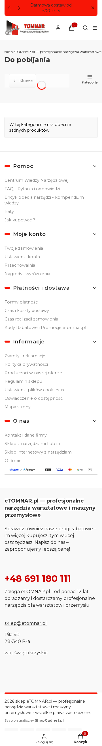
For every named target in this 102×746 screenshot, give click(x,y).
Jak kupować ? (20, 220)
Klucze (26, 80)
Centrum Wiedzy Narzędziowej (36, 180)
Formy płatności (22, 302)
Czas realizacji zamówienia (31, 319)
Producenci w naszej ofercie (33, 372)
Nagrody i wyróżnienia (27, 273)
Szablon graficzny (34, 720)
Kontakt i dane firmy (26, 435)
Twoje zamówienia (24, 248)
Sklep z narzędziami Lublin (32, 443)
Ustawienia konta (22, 256)
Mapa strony (18, 406)
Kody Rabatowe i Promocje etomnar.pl (45, 327)
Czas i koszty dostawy (27, 310)
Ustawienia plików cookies (32, 389)
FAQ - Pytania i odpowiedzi (32, 188)
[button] (92, 8)
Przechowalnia (20, 265)
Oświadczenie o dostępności (34, 398)
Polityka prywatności (26, 364)
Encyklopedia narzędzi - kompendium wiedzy (44, 200)
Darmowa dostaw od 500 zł (51, 8)
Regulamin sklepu (23, 381)
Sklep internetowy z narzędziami (39, 452)
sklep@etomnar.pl (26, 623)
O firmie (13, 460)
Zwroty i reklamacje (25, 355)
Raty (9, 211)
